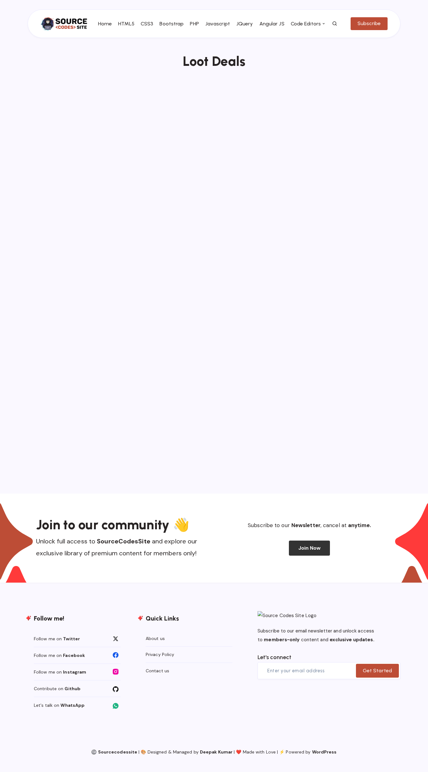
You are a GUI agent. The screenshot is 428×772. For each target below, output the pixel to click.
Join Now (309, 548)
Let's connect (274, 657)
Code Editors (306, 24)
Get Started (377, 671)
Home (105, 24)
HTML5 (126, 24)
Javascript (217, 24)
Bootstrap (171, 24)
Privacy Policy (160, 654)
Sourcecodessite (118, 752)
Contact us (157, 671)
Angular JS (271, 24)
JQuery (244, 24)
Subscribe (369, 23)
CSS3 (147, 24)
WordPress (324, 752)
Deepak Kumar (216, 752)
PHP (194, 24)
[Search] (335, 24)
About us (155, 638)
